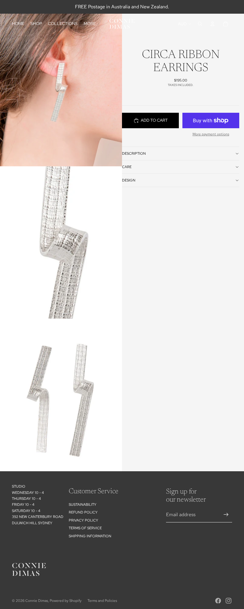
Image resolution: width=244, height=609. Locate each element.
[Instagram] (228, 600)
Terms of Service (85, 528)
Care (127, 167)
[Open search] (200, 23)
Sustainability (82, 504)
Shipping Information (90, 536)
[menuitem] (90, 24)
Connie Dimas (36, 600)
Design (128, 180)
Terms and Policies (102, 600)
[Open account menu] (212, 23)
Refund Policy (83, 512)
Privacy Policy (83, 520)
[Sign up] (226, 515)
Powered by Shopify (66, 600)
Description (134, 153)
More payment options (211, 134)
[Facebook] (218, 600)
